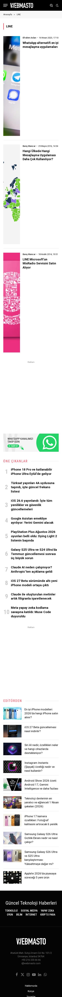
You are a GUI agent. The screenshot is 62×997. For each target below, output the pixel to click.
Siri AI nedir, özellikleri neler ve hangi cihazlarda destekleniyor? (41, 749)
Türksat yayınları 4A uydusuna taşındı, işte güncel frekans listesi (32, 487)
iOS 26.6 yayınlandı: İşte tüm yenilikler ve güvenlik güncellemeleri (31, 505)
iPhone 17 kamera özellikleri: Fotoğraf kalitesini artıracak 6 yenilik (41, 820)
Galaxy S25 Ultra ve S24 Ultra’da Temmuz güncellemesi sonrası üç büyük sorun (34, 554)
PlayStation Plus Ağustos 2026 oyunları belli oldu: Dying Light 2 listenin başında (34, 536)
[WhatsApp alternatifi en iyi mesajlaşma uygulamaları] (11, 86)
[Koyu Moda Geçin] (57, 5)
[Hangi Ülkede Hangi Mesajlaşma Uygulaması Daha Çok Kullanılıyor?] (11, 194)
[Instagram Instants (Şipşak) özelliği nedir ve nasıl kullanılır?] (12, 766)
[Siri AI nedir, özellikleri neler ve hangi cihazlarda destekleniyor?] (12, 749)
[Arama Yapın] (51, 5)
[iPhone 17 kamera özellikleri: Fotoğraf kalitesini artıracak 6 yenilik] (12, 820)
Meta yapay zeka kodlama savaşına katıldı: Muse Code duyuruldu (31, 612)
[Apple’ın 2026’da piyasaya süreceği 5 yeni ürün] (12, 877)
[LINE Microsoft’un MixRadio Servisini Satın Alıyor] (11, 302)
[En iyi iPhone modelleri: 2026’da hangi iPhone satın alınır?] (12, 713)
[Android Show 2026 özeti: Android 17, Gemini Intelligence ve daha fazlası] (12, 784)
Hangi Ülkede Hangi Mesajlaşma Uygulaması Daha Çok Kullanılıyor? (39, 155)
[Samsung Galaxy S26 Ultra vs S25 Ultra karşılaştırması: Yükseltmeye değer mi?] (12, 856)
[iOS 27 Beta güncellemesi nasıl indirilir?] (12, 731)
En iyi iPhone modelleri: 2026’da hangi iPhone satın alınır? (41, 713)
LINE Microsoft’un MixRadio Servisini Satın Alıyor (39, 263)
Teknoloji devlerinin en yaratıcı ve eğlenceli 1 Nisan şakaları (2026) (41, 802)
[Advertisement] (31, 395)
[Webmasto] (21, 5)
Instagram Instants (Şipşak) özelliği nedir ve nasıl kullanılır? (39, 767)
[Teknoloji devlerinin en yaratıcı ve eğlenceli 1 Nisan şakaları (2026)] (12, 802)
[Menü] (5, 5)
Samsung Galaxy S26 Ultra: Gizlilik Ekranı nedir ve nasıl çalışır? (41, 838)
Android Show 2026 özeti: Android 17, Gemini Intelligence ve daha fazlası (41, 784)
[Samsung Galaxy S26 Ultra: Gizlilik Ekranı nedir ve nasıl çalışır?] (12, 838)
